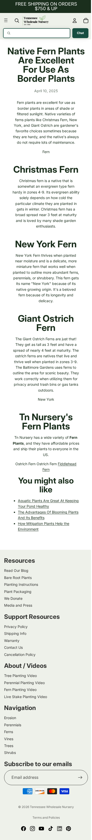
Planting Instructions (21, 599)
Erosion (10, 733)
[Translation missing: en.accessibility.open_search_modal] (16, 20)
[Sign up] (77, 792)
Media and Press (18, 620)
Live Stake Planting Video (25, 711)
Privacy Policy (16, 641)
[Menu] (6, 20)
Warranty (11, 655)
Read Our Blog (16, 585)
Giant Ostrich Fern (45, 338)
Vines (8, 753)
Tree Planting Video (20, 690)
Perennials (12, 740)
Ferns (8, 747)
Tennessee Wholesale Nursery (51, 822)
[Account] (72, 20)
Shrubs (10, 767)
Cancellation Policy (20, 669)
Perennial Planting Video (24, 698)
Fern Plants (45, 441)
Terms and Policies (45, 832)
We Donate (13, 613)
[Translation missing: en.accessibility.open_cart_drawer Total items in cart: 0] (83, 20)
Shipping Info (15, 648)
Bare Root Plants (18, 592)
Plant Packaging (17, 606)
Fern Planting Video (20, 704)
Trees (8, 760)
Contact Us (13, 662)
